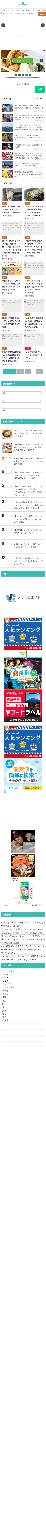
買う (34, 10)
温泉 (4, 1011)
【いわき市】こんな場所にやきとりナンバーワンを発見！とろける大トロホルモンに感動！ (28, 519)
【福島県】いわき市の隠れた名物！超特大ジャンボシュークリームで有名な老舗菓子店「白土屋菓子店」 (28, 447)
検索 (40, 89)
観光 (39, 10)
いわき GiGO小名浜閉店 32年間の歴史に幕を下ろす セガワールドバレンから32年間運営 (28, 461)
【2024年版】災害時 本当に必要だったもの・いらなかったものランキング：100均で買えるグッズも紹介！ (28, 475)
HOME (3, 10)
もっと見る (38, 98)
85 (39, 371)
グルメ (17, 10)
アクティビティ (9, 971)
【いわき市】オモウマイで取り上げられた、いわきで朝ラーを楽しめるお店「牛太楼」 (28, 433)
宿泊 (4, 1001)
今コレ (5, 994)
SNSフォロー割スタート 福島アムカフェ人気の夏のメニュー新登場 (11, 209)
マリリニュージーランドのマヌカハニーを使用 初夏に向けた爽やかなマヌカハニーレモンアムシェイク (34, 287)
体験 (4, 997)
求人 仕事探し (26, 10)
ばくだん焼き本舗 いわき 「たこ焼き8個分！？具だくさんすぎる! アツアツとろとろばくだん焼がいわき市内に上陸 (23, 939)
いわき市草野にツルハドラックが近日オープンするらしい (33, 355)
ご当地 (5, 981)
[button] (4, 60)
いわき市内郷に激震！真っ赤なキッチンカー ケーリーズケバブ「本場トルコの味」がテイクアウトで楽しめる (33, 247)
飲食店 (5, 1020)
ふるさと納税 (8, 987)
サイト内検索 (23, 84)
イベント (6, 974)
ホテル (5, 991)
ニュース (10, 10)
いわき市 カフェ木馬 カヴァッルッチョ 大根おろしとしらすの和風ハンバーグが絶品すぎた (28, 561)
